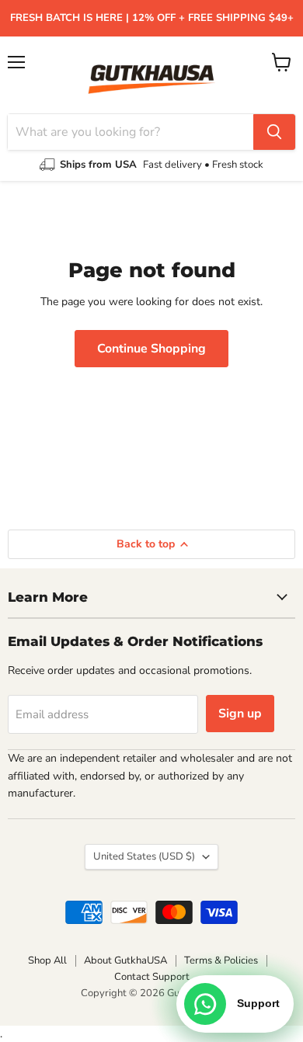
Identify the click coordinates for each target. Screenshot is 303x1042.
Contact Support (152, 977)
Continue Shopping (151, 348)
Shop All (47, 960)
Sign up (240, 713)
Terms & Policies (221, 960)
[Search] (274, 132)
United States (144, 856)
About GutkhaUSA (125, 960)
